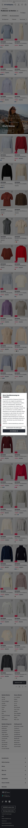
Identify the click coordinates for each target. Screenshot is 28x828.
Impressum (21, 423)
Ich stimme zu (14, 430)
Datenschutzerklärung (13, 423)
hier (14, 420)
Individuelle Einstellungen (14, 427)
